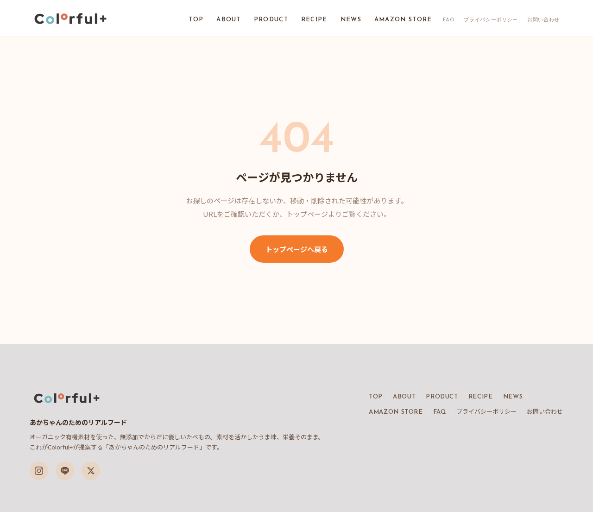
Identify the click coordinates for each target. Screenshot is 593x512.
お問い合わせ (543, 20)
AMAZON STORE (403, 20)
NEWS (351, 20)
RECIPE (314, 20)
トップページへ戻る (296, 249)
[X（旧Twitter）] (91, 470)
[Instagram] (39, 470)
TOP (196, 20)
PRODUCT (271, 20)
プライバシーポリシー (491, 20)
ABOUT (228, 20)
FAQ (448, 20)
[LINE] (65, 470)
